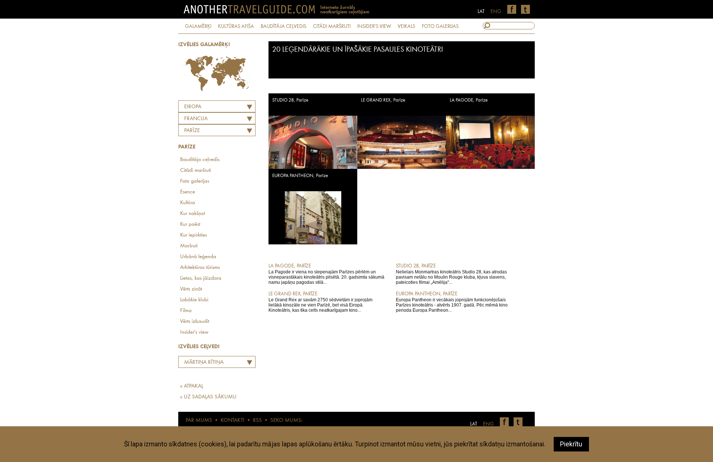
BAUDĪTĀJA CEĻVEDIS (283, 26)
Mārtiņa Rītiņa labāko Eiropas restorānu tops (202, 363)
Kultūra (187, 203)
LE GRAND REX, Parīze (383, 100)
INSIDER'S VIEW (374, 26)
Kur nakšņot (192, 213)
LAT (481, 11)
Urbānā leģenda (198, 257)
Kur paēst (190, 224)
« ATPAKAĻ (191, 386)
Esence (187, 192)
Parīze (192, 131)
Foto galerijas (194, 181)
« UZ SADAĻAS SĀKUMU (208, 397)
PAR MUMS (199, 420)
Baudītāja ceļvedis (199, 160)
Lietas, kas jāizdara (200, 278)
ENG (496, 11)
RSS (257, 420)
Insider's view (194, 332)
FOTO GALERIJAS (440, 26)
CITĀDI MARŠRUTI (332, 26)
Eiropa (192, 107)
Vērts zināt (191, 289)
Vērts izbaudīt (194, 321)
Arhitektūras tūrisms (200, 267)
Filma (186, 311)
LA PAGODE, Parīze (469, 100)
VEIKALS (406, 26)
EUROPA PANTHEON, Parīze (300, 175)
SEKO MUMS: (286, 420)
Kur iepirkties (193, 235)
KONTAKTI (232, 420)
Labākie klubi (194, 300)
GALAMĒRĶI (198, 26)
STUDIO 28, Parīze (290, 100)
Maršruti (189, 246)
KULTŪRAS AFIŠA (236, 26)
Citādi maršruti (195, 170)
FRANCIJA (196, 119)
